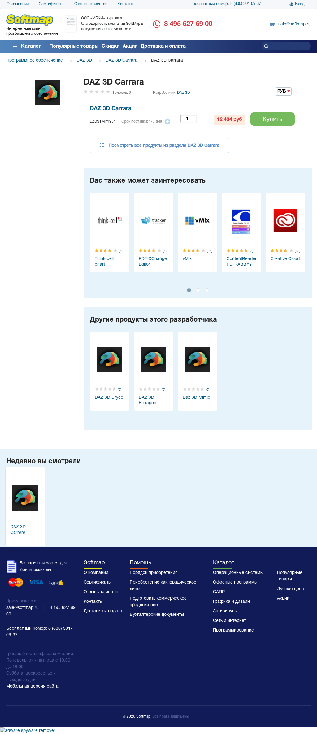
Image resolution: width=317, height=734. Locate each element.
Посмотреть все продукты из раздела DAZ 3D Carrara (164, 146)
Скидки (110, 46)
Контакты (126, 4)
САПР (219, 592)
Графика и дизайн (231, 602)
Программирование (233, 630)
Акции (130, 46)
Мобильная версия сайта (32, 686)
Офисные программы (235, 582)
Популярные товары (73, 46)
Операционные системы (238, 573)
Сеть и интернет (229, 621)
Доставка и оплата (163, 46)
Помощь (140, 563)
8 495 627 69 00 (188, 24)
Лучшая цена (290, 589)
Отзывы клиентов (90, 4)
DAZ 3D (183, 92)
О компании (18, 4)
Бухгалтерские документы (157, 615)
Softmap (94, 563)
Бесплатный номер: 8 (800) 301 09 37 (226, 4)
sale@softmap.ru (294, 24)
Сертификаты (51, 4)
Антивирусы (225, 611)
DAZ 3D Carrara (110, 108)
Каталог (31, 46)
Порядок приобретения (154, 573)
